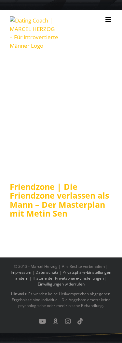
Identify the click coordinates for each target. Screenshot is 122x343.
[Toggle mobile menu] (108, 19)
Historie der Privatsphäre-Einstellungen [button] (68, 278)
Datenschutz (46, 272)
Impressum (21, 272)
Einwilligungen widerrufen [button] (61, 284)
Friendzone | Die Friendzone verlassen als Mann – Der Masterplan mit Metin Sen (59, 200)
